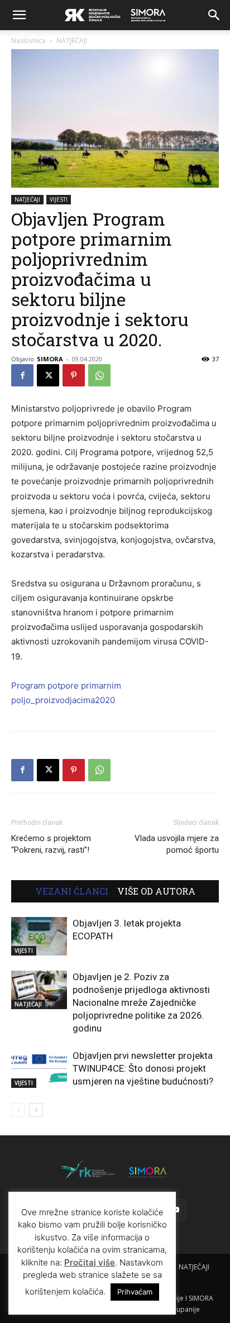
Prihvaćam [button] (134, 1291)
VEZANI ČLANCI (71, 891)
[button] (19, 15)
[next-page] (36, 1110)
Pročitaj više (89, 1262)
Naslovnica (28, 40)
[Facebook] (22, 375)
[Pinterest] (74, 375)
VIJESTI (59, 199)
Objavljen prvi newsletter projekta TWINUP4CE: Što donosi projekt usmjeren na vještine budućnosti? (143, 1068)
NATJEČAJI (71, 40)
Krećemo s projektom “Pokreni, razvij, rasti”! (51, 844)
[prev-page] (18, 1110)
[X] (48, 375)
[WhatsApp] (99, 375)
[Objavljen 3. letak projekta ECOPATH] (39, 936)
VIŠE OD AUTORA (156, 891)
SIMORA (50, 359)
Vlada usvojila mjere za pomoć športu (177, 844)
